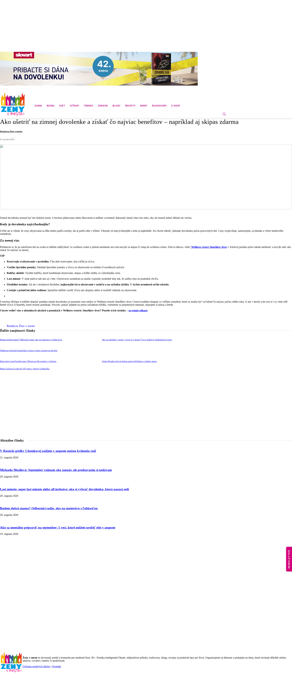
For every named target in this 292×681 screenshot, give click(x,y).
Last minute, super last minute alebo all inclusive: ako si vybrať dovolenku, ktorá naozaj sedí (64, 489)
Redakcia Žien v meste (11, 131)
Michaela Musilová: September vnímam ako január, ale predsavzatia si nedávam (56, 470)
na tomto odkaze (138, 310)
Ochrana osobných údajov (36, 666)
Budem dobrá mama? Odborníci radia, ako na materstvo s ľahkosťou (31, 339)
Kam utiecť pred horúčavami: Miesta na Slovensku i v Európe (28, 361)
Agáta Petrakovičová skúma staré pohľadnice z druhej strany (129, 361)
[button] (224, 114)
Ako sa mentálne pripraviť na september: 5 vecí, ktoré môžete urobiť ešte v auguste (57, 527)
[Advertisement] (146, 416)
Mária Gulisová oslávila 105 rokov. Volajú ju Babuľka (25, 368)
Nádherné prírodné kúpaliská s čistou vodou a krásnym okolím (28, 350)
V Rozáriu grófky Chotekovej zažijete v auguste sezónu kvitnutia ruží (48, 451)
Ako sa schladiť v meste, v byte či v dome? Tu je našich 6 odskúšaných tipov (137, 339)
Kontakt (56, 666)
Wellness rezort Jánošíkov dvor (209, 247)
